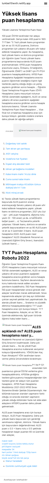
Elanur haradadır (14, 461)
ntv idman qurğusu (10, 455)
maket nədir (7, 441)
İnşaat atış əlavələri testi (18, 164)
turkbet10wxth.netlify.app (16, 3)
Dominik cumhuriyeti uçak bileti (21, 466)
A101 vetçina (12, 154)
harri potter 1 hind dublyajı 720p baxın (19, 452)
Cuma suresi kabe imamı (18, 179)
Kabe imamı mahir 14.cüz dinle (21, 174)
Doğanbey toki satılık (16, 143)
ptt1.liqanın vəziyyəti (11, 446)
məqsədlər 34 (8, 449)
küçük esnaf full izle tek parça (15, 458)
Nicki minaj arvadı (14, 192)
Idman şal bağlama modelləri (20, 169)
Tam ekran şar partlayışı (18, 148)
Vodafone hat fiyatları (16, 159)
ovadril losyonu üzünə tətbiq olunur (18, 444)
